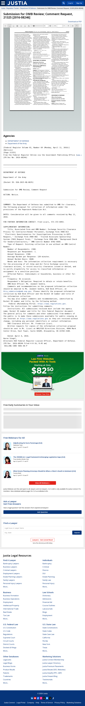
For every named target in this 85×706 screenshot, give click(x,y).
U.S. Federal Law (10, 624)
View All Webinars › (42, 483)
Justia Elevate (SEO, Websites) (53, 670)
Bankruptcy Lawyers (11, 563)
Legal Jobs (7, 660)
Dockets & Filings (9, 647)
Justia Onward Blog (49, 676)
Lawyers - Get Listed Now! (42, 540)
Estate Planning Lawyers (12, 577)
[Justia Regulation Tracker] (17, 3)
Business (7, 592)
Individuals (47, 560)
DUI (44, 573)
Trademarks (8, 676)
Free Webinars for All (14, 438)
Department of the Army (17, 143)
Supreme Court (9, 637)
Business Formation (11, 595)
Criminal (45, 567)
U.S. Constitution (9, 628)
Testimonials (47, 679)
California (46, 637)
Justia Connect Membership (53, 660)
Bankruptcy (47, 563)
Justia (3, 8)
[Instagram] (41, 698)
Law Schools (48, 592)
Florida (45, 641)
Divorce (45, 570)
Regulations (7, 634)
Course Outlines (48, 605)
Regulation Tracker (12, 8)
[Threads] (44, 698)
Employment (8, 602)
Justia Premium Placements (53, 666)
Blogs (44, 612)
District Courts (8, 644)
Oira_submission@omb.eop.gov (17, 291)
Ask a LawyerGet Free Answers (12, 502)
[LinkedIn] (32, 698)
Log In (70, 3)
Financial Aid (47, 602)
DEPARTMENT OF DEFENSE (18, 141)
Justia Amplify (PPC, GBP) (52, 673)
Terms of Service (47, 703)
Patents (6, 673)
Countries (7, 679)
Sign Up (79, 3)
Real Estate (7, 612)
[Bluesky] (47, 698)
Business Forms (9, 666)
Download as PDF (75, 21)
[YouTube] (35, 698)
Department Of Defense (28, 8)
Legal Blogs (7, 663)
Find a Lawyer (10, 523)
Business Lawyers (10, 567)
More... (5, 587)
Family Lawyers (9, 580)
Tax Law (6, 615)
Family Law (46, 580)
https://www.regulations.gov (52, 304)
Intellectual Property (11, 605)
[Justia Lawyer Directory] (53, 698)
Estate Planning (48, 577)
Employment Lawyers (11, 573)
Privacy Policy (60, 703)
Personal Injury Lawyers (12, 583)
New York (46, 644)
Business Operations (11, 599)
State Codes (47, 631)
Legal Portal (20, 703)
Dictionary (46, 595)
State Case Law (48, 634)
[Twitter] (50, 698)
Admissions (46, 599)
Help (37, 703)
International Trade (10, 609)
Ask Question (42, 512)
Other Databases (11, 656)
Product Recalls (9, 670)
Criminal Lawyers (9, 570)
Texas (44, 647)
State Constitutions (50, 628)
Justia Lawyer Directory (51, 663)
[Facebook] (38, 698)
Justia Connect (9, 703)
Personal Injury (48, 583)
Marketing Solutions (51, 656)
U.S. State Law (49, 624)
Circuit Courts (8, 641)
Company (30, 703)
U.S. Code (6, 631)
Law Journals (47, 609)
